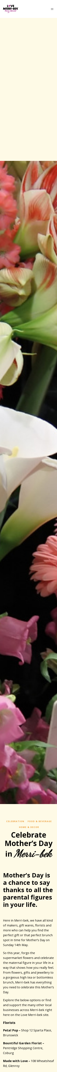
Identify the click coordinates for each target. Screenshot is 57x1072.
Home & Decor (29, 827)
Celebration (15, 821)
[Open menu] (52, 9)
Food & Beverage (40, 821)
